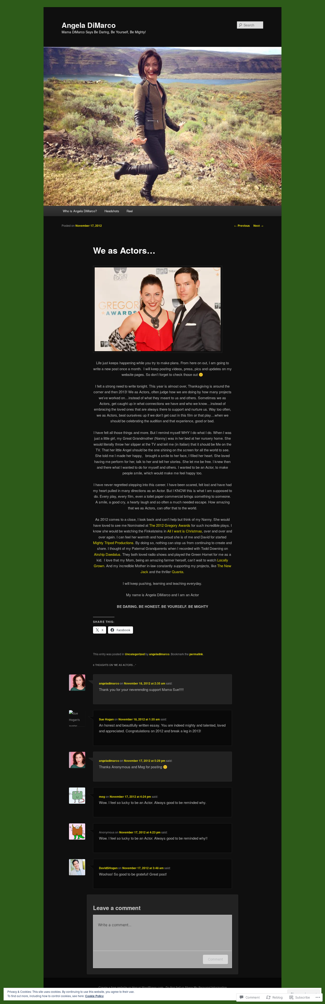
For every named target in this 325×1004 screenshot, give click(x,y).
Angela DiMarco (89, 25)
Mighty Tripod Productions (113, 542)
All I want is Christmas (184, 530)
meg (102, 796)
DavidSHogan (108, 868)
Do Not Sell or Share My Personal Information (196, 987)
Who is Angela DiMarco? (80, 211)
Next (258, 225)
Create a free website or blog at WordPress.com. (131, 987)
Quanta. (178, 571)
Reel (130, 211)
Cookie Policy (94, 996)
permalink (196, 654)
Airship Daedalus (107, 554)
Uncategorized (135, 654)
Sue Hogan (106, 719)
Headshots (111, 211)
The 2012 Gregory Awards (169, 525)
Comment (215, 959)
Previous (242, 225)
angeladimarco (159, 654)
